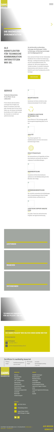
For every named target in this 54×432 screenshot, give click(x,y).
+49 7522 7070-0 (22, 404)
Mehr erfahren (34, 77)
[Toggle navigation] (50, 4)
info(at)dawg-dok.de (23, 408)
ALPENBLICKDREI (28, 427)
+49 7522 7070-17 (13, 343)
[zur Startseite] (4, 4)
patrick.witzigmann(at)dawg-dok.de (17, 345)
